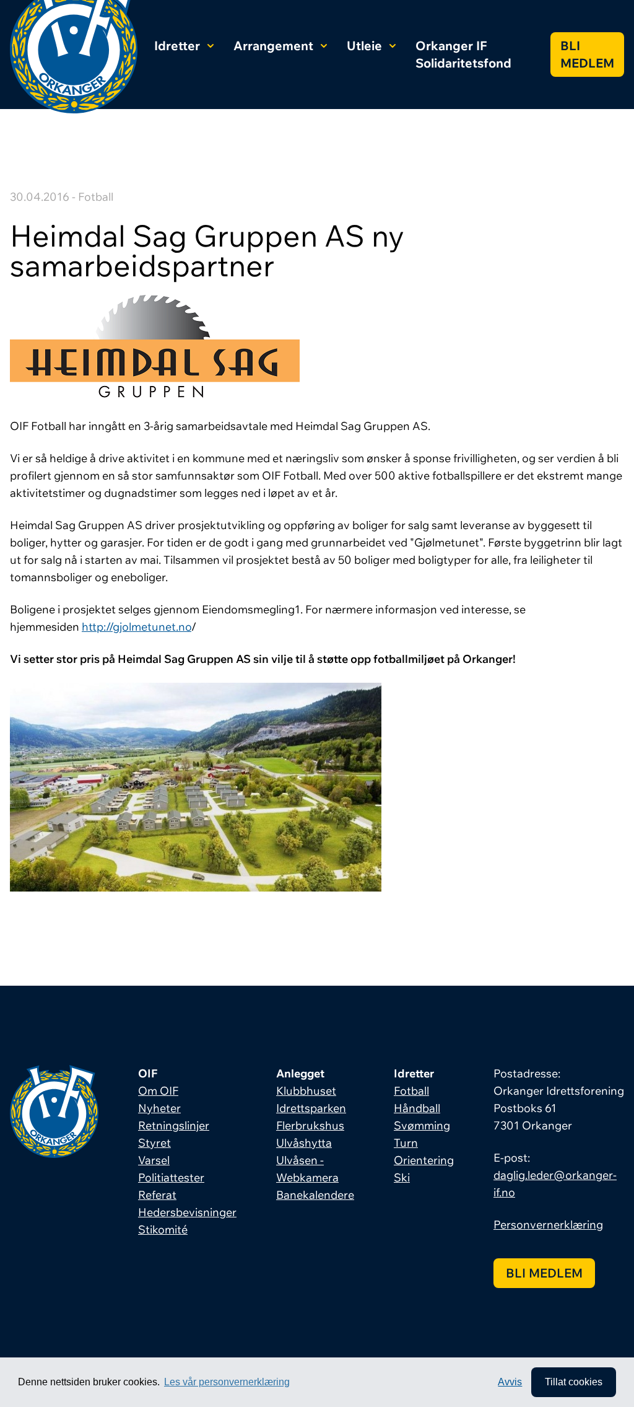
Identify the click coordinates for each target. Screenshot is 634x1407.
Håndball (417, 1108)
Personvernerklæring (548, 1224)
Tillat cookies (573, 1382)
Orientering (424, 1160)
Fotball (411, 1091)
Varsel (154, 1160)
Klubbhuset (306, 1091)
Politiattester (171, 1177)
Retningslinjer (173, 1125)
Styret (154, 1143)
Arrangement (273, 45)
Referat (157, 1195)
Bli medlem (587, 54)
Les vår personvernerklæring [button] (227, 1382)
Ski (402, 1177)
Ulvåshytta (304, 1143)
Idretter (177, 45)
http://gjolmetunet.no (136, 627)
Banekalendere (315, 1195)
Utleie (364, 45)
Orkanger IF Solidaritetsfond (463, 54)
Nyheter (159, 1108)
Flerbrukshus (310, 1125)
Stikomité (163, 1229)
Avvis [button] (510, 1382)
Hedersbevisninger (187, 1212)
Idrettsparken (311, 1108)
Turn (406, 1143)
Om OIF (158, 1091)
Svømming (422, 1125)
